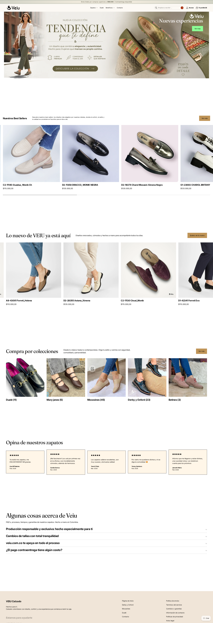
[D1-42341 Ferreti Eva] (179, 270)
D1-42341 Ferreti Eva (162, 300)
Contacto (125, 616)
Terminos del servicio (174, 604)
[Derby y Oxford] (147, 377)
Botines (175, 399)
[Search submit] (182, 7)
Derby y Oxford (139, 399)
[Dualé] (25, 377)
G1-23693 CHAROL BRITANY (77, 184)
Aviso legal (170, 620)
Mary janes (55, 399)
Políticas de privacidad (174, 616)
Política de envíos (172, 600)
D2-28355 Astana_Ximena (50, 300)
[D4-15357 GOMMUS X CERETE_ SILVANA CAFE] (149, 153)
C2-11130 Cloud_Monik (105, 300)
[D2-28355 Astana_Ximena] (64, 270)
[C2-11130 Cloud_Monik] (122, 270)
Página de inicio (128, 600)
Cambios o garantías (174, 608)
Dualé (11, 399)
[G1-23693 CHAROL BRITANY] (90, 153)
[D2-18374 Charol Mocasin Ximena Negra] (31, 153)
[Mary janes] (66, 377)
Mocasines (96, 399)
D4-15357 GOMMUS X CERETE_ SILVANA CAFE (145, 184)
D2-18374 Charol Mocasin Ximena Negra (23, 184)
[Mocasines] (106, 377)
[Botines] (188, 377)
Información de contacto (175, 612)
